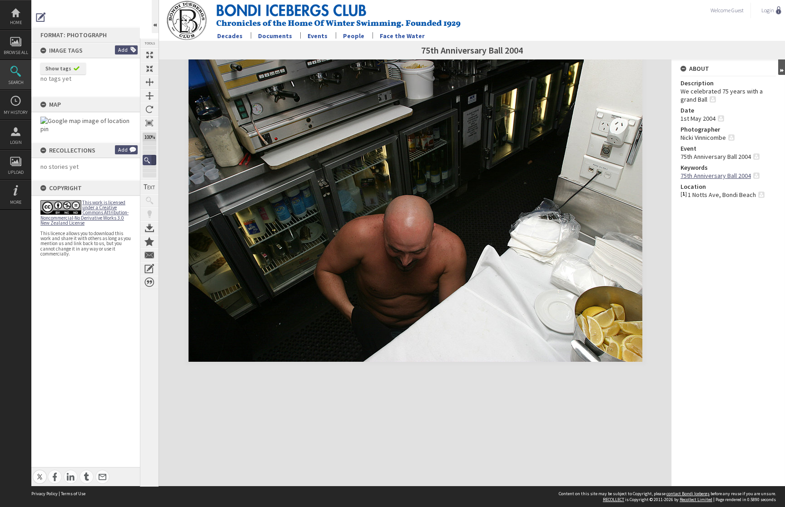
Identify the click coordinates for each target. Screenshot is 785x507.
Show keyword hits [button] (149, 200)
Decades (230, 36)
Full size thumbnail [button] (149, 55)
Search (16, 82)
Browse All (16, 52)
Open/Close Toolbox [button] (155, 16)
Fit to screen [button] (149, 68)
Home (16, 22)
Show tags (58, 68)
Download (149, 228)
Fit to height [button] (149, 96)
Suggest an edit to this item (41, 17)
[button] (149, 160)
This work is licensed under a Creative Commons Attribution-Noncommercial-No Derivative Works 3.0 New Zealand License (84, 212)
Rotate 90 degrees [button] (149, 109)
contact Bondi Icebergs (688, 494)
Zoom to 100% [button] (149, 123)
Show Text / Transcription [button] (149, 187)
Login (16, 142)
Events (318, 36)
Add (123, 49)
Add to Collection (149, 241)
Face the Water (402, 36)
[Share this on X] (40, 472)
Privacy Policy (44, 494)
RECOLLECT (613, 499)
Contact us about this (149, 255)
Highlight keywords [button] (149, 214)
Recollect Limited (696, 499)
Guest (737, 10)
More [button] (15, 202)
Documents (275, 36)
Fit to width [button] (149, 82)
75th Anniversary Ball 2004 (716, 176)
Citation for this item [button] (149, 282)
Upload (16, 172)
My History (16, 112)
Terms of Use (73, 494)
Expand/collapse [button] (781, 67)
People (353, 36)
